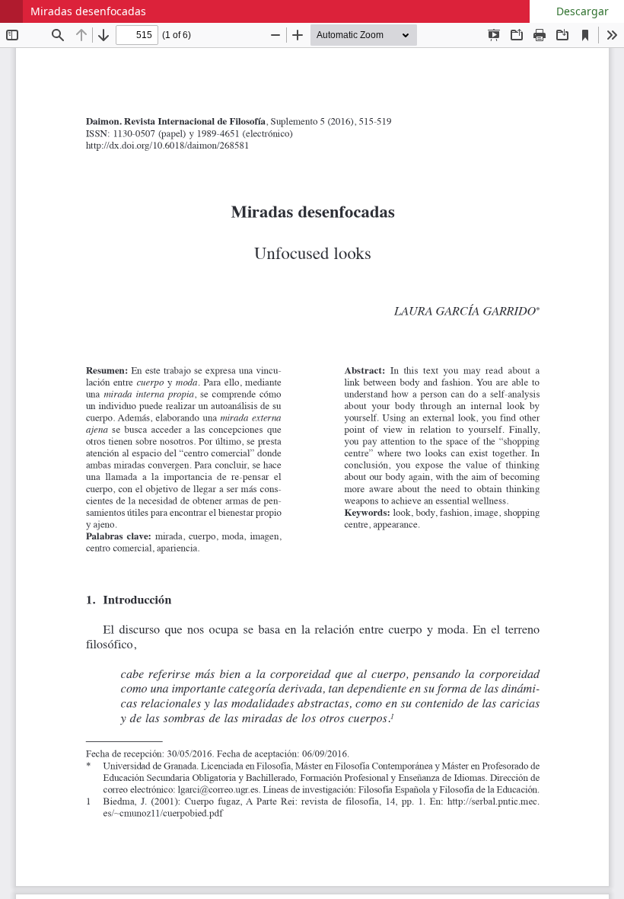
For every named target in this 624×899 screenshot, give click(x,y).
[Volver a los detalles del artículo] (11, 11)
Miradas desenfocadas (88, 11)
